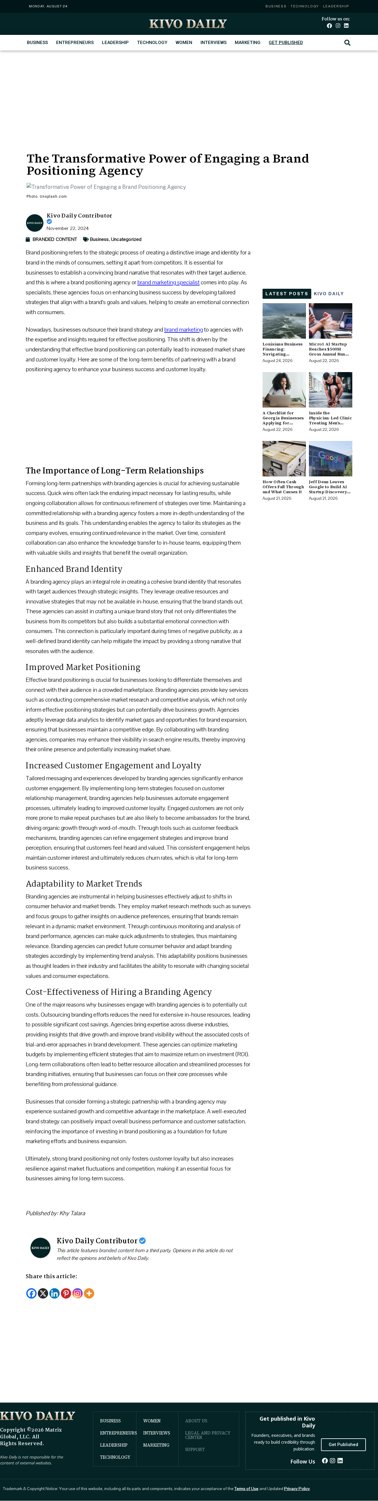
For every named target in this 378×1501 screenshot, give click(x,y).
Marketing (247, 42)
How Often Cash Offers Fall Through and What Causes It (283, 487)
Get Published (286, 42)
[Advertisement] (189, 94)
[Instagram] (338, 26)
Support (195, 1449)
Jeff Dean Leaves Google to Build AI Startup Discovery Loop (328, 489)
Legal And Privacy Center (207, 1435)
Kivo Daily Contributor (80, 216)
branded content (116, 1250)
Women (184, 42)
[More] (89, 1293)
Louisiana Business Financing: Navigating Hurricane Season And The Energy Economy (282, 356)
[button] (347, 43)
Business (37, 42)
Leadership (115, 42)
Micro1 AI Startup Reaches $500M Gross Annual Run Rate (328, 351)
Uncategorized (126, 239)
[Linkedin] (346, 26)
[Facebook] (329, 26)
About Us (196, 1421)
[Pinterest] (66, 1293)
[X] (43, 1293)
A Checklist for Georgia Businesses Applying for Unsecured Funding (283, 420)
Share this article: (52, 1276)
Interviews (214, 42)
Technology (152, 42)
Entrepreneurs (75, 42)
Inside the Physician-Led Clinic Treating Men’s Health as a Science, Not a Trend (330, 423)
